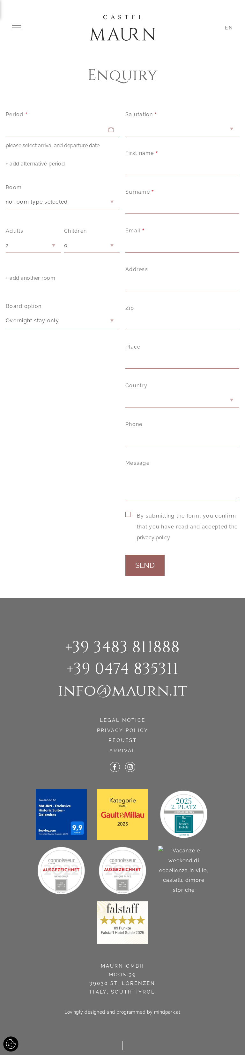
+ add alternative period (35, 164)
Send (145, 565)
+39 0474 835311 (122, 669)
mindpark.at (167, 1012)
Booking (61, 1045)
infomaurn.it (123, 690)
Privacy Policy (122, 730)
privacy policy (153, 538)
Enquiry (184, 1045)
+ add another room (30, 278)
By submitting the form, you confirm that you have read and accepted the (187, 527)
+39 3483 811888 (122, 647)
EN (229, 28)
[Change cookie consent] (11, 1044)
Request (122, 740)
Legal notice (123, 720)
